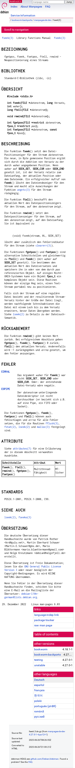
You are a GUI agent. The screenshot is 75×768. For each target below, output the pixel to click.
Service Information (23, 15)
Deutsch (39, 679)
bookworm (40, 649)
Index (14, 6)
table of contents (46, 634)
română (39, 711)
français (39, 690)
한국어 (38, 695)
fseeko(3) (24, 517)
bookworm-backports (22, 20)
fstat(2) (10, 426)
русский (39, 716)
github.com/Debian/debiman (45, 759)
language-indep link (46, 615)
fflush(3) (52, 423)
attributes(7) (22, 448)
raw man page (43, 625)
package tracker (44, 620)
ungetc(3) (23, 189)
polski (38, 701)
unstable (39, 665)
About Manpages (31, 6)
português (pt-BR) (45, 706)
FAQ (47, 6)
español (39, 685)
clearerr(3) (43, 245)
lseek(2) (18, 314)
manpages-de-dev (42, 20)
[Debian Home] (4, 7)
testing (38, 659)
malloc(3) (43, 426)
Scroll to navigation (16, 29)
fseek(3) (7, 37)
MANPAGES (15, 1)
